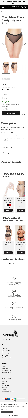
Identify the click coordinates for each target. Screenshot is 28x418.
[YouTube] (3, 339)
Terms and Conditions (7, 358)
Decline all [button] (20, 412)
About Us (4, 348)
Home (2, 11)
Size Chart (4, 94)
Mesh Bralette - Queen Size (8, 243)
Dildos (3, 383)
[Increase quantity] (8, 109)
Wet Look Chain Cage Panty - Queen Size (21, 200)
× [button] (26, 403)
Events (3, 352)
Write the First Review (12, 81)
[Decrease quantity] (3, 109)
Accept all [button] (7, 412)
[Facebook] (6, 339)
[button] (5, 7)
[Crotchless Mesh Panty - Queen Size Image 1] (14, 43)
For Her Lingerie (22, 11)
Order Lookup (5, 368)
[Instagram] (9, 339)
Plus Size (4, 13)
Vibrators (4, 381)
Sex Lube (4, 387)
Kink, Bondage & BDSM (8, 391)
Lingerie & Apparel (14, 11)
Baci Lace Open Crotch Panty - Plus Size (20, 244)
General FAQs (5, 354)
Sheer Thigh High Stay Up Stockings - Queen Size (8, 200)
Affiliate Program (6, 350)
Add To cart (12, 113)
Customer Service (6, 370)
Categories (7, 11)
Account (4, 366)
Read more (5, 409)
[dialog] (14, 410)
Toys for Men (5, 385)
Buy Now (8, 210)
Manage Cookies (6, 372)
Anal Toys (4, 389)
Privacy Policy (5, 356)
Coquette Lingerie (11, 153)
